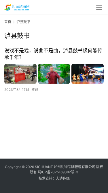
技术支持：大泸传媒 (54, 178)
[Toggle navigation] (99, 7)
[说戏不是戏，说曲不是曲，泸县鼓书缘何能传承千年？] (54, 74)
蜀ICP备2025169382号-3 (58, 172)
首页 (7, 22)
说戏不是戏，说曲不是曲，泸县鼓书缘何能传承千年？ (53, 54)
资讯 (34, 89)
